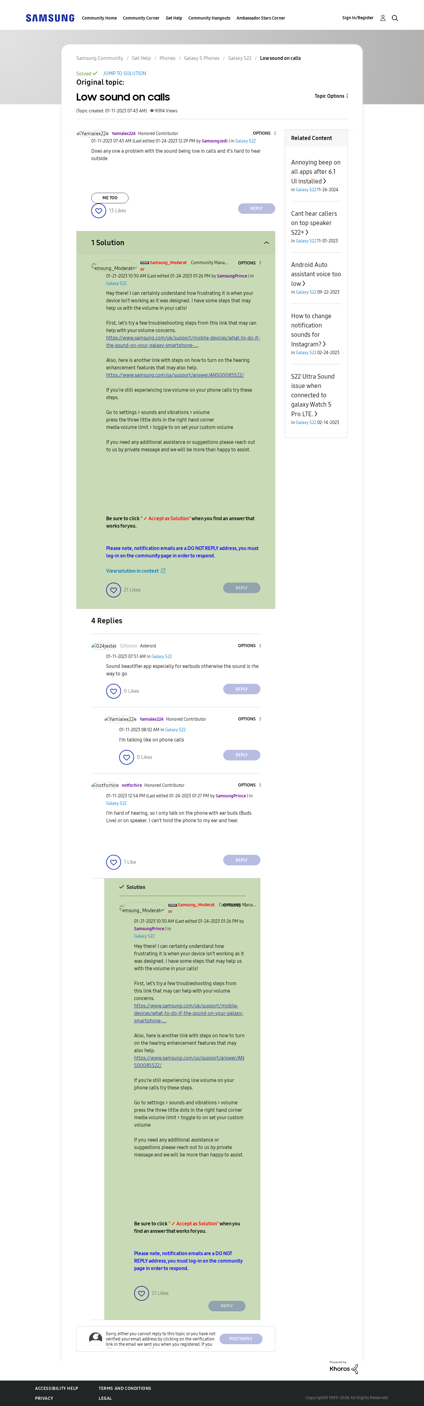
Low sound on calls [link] (280, 58)
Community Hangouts (209, 18)
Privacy (44, 1398)
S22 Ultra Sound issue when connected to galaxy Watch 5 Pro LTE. (313, 395)
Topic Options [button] (329, 96)
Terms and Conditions (125, 1388)
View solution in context (132, 571)
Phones (167, 58)
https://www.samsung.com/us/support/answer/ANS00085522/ (175, 375)
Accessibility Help (56, 1388)
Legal (105, 1398)
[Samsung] (50, 17)
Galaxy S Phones (201, 58)
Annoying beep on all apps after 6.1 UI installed (316, 172)
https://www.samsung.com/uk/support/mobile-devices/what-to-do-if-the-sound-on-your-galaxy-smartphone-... (188, 1013)
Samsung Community (99, 58)
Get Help (174, 18)
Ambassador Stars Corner (261, 18)
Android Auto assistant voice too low (316, 274)
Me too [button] (110, 198)
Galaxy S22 (239, 58)
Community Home (99, 18)
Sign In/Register (358, 17)
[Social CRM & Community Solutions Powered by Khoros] (344, 1367)
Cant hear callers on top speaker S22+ (314, 223)
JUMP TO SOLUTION (124, 73)
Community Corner (141, 18)
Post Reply (240, 1338)
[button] (264, 134)
